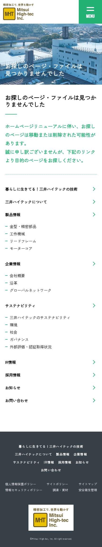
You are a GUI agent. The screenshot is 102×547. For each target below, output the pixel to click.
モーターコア (21, 248)
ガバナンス (19, 339)
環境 (13, 325)
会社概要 (17, 275)
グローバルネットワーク (30, 290)
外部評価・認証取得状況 (30, 347)
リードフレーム (23, 241)
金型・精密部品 (23, 226)
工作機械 (17, 234)
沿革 (13, 283)
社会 (13, 332)
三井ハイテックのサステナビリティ (40, 317)
